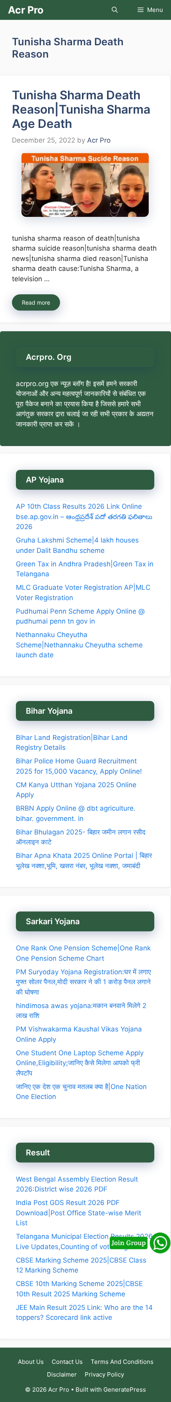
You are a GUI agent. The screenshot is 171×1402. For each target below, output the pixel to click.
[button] (115, 10)
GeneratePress (124, 1389)
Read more (36, 302)
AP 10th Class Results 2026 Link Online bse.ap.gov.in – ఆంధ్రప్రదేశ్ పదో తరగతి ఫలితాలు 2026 (84, 516)
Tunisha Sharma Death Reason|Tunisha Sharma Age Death (81, 109)
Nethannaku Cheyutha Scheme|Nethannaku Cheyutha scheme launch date (79, 645)
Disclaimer (62, 1374)
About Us (31, 1361)
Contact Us (67, 1361)
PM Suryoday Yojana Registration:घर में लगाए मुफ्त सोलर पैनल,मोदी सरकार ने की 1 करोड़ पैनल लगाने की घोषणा (83, 982)
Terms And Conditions (122, 1361)
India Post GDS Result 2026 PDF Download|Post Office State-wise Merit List (78, 1213)
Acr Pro (25, 10)
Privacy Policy (104, 1374)
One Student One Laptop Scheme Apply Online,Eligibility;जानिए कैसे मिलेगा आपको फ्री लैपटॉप (80, 1063)
